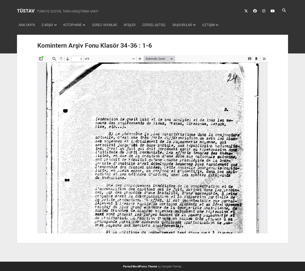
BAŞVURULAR (182, 25)
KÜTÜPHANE (72, 25)
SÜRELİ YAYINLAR (104, 25)
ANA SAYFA (27, 25)
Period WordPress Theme (140, 266)
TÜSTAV (26, 11)
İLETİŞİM (208, 25)
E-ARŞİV (47, 25)
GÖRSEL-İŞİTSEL (154, 25)
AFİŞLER (130, 25)
